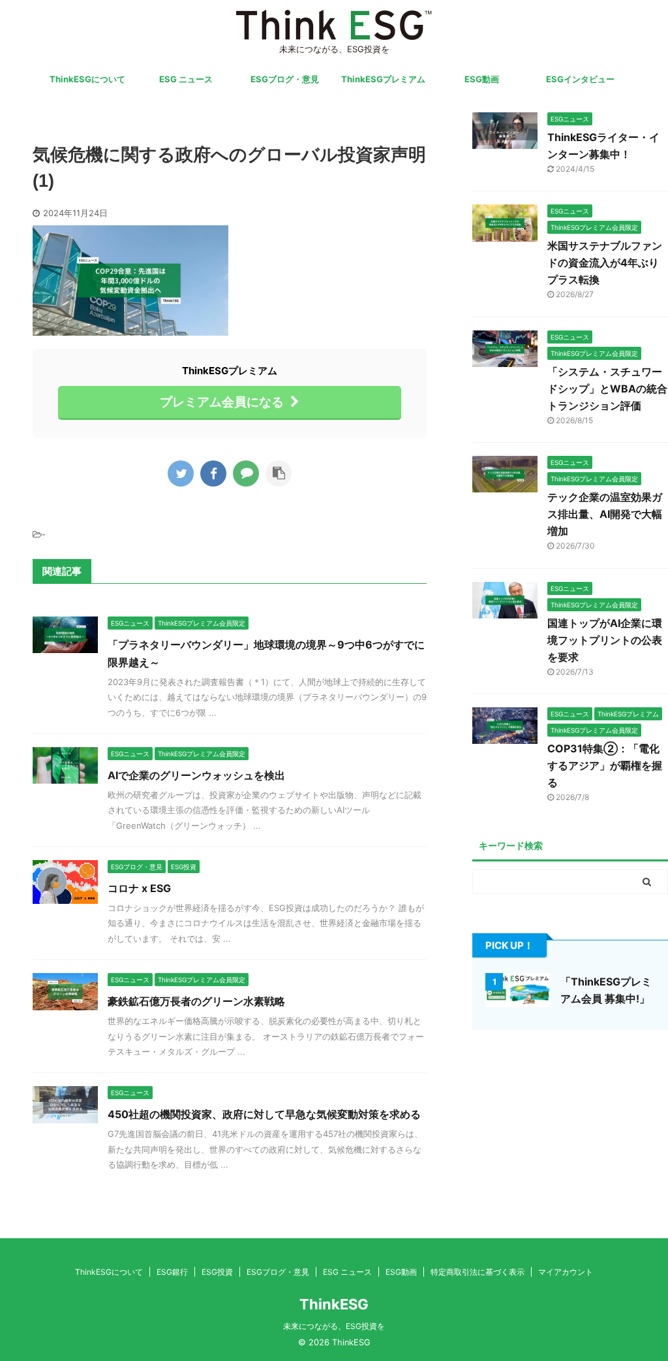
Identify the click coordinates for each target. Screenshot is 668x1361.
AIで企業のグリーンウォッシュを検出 (196, 775)
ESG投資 (217, 1272)
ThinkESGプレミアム (383, 79)
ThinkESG (334, 1304)
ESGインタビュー (580, 79)
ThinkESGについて (87, 79)
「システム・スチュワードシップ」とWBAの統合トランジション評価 (607, 388)
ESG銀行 (172, 1272)
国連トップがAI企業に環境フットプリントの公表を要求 (604, 640)
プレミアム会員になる (222, 401)
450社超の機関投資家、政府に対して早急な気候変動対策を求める (264, 1114)
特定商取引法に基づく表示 (477, 1272)
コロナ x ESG (139, 888)
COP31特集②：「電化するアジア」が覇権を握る (604, 765)
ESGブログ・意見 (284, 79)
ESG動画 (481, 79)
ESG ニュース (186, 79)
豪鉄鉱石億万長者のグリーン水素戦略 (196, 1001)
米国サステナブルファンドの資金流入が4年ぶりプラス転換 (604, 262)
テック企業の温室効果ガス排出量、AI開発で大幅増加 (604, 513)
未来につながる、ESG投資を (334, 1326)
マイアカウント (565, 1272)
